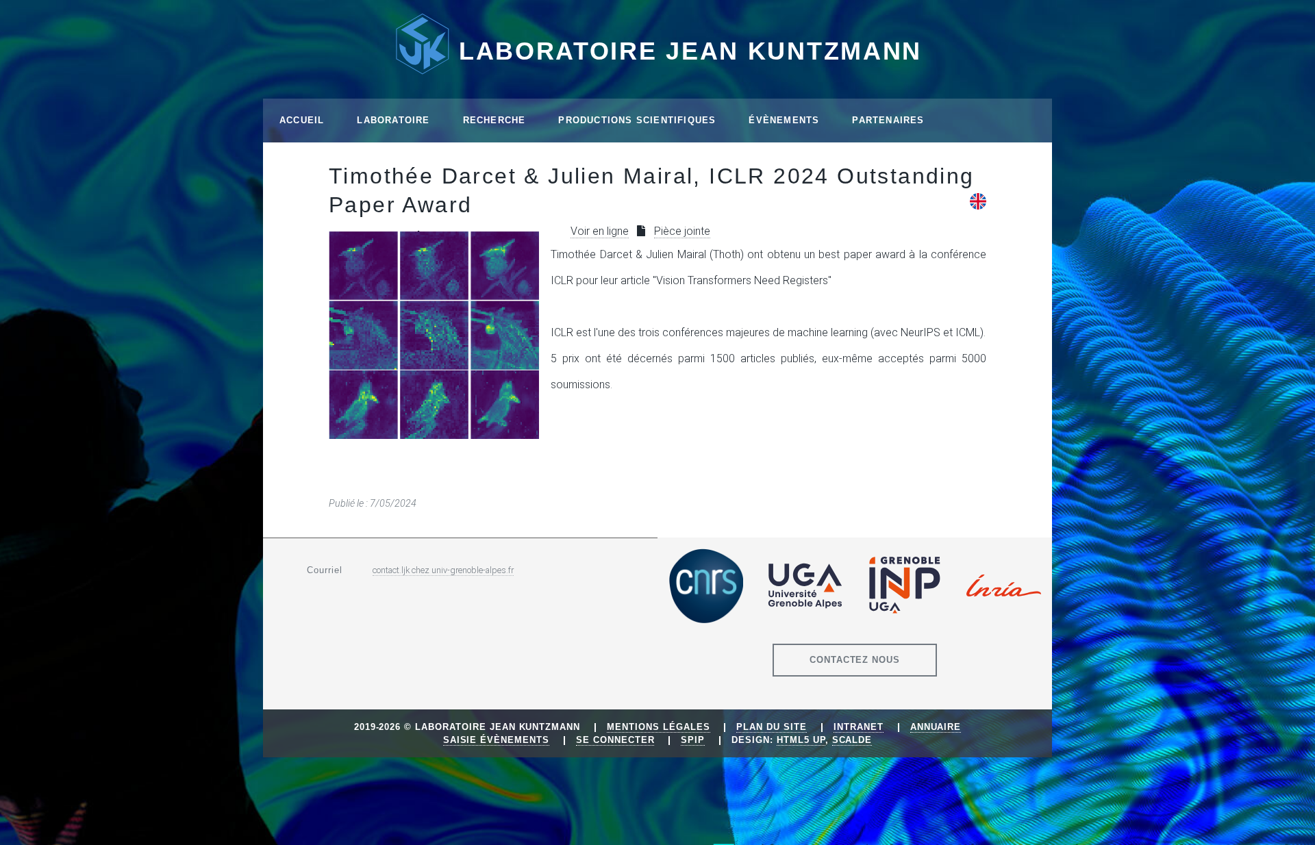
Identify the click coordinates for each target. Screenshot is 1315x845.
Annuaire (936, 727)
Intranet (859, 727)
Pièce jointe (682, 231)
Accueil (301, 120)
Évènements (784, 120)
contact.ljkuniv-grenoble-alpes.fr (443, 570)
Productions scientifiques (637, 120)
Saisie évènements (496, 740)
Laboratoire (393, 120)
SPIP (693, 740)
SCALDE (852, 740)
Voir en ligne (600, 231)
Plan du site (771, 727)
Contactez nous (855, 660)
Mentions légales (658, 727)
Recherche (494, 120)
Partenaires (888, 120)
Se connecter (615, 740)
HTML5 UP (801, 740)
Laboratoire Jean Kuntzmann (690, 51)
